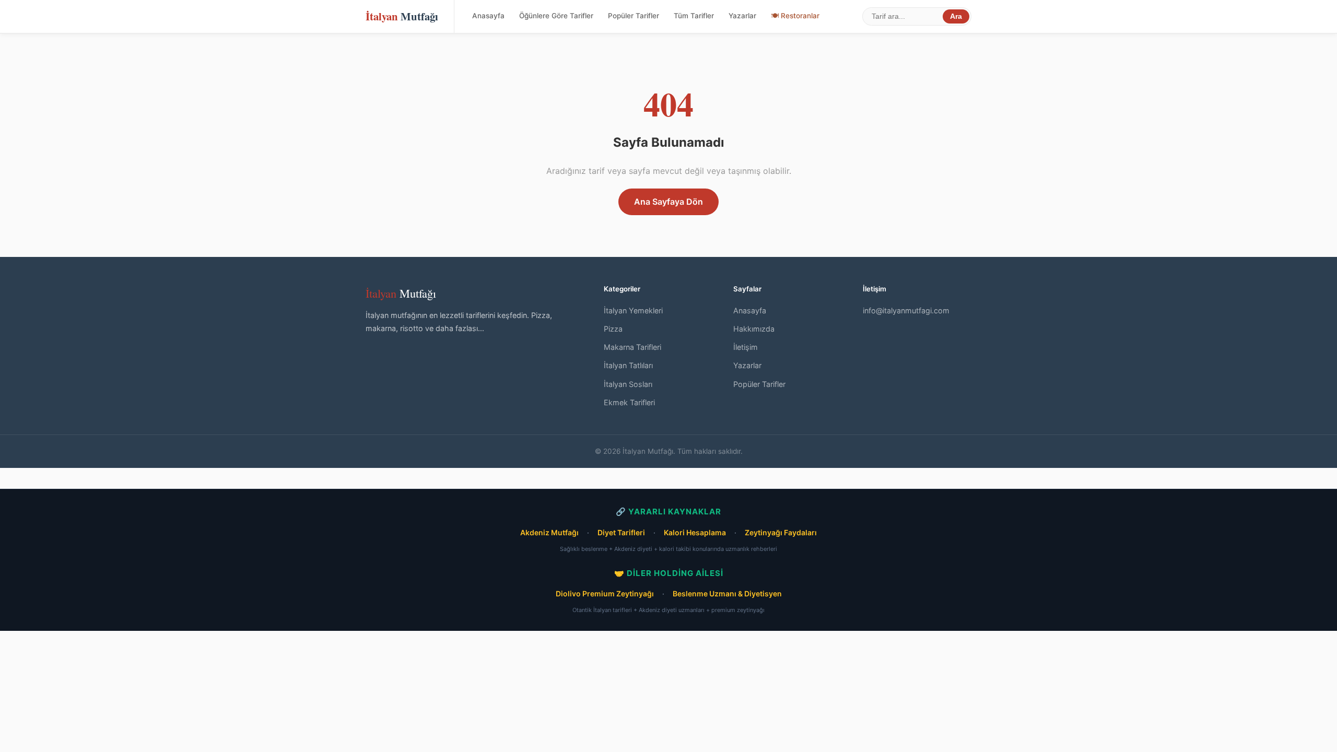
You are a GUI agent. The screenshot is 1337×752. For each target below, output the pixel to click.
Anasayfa (488, 15)
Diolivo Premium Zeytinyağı (605, 593)
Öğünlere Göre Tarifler (556, 15)
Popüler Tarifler (633, 15)
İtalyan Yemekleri (633, 310)
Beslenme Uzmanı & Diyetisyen (727, 593)
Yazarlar (742, 15)
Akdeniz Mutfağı (549, 532)
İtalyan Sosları (628, 384)
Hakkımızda (754, 328)
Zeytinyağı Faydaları (781, 532)
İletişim (745, 347)
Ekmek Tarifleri (629, 402)
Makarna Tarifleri (632, 347)
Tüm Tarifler (694, 15)
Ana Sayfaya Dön (668, 201)
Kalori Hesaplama (695, 532)
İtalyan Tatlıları (628, 365)
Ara (956, 16)
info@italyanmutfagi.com (906, 310)
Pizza (613, 328)
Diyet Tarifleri (621, 532)
